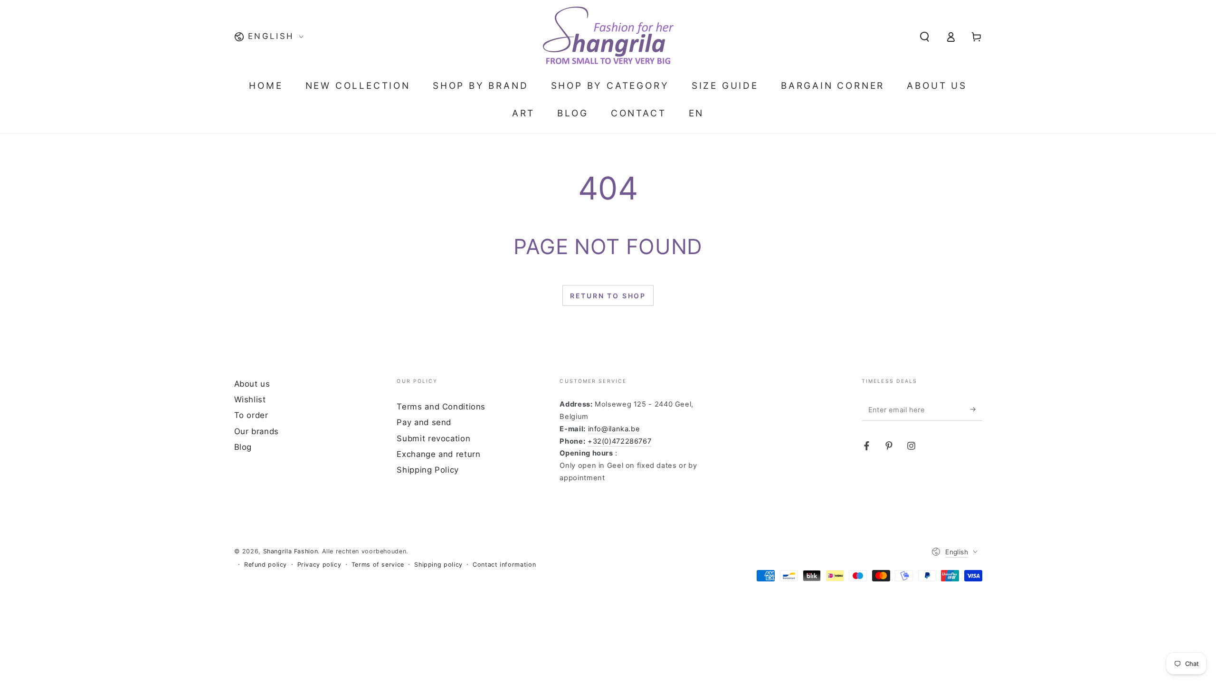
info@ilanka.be (614, 429)
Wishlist (250, 399)
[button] (925, 37)
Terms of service (378, 564)
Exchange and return (438, 454)
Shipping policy (438, 564)
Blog (243, 447)
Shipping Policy (427, 470)
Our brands (256, 431)
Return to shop (608, 296)
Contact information (504, 564)
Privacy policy (319, 564)
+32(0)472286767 (619, 441)
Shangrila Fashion (290, 551)
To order (251, 415)
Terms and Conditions (441, 406)
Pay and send (424, 422)
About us (252, 384)
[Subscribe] (976, 409)
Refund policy (265, 564)
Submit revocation (433, 438)
